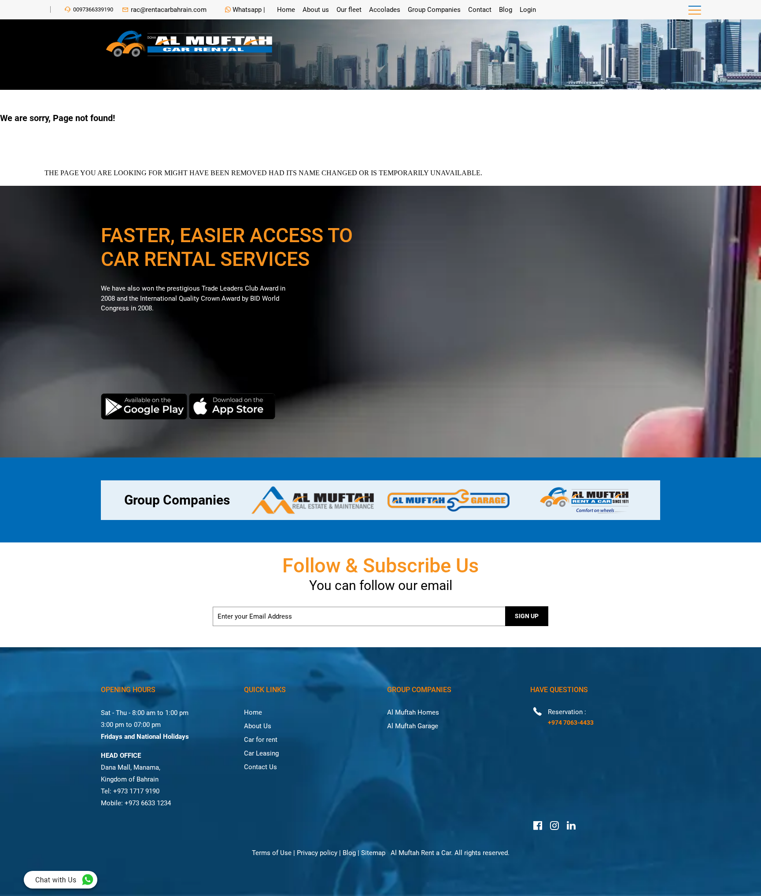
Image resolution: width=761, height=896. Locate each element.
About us (316, 10)
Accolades (384, 10)
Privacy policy (317, 853)
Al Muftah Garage (412, 726)
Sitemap (373, 853)
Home (286, 10)
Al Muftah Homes (413, 712)
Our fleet (349, 10)
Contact (479, 10)
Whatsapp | (248, 10)
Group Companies (434, 10)
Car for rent (260, 740)
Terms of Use (272, 853)
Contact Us (260, 767)
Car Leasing (261, 753)
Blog (505, 10)
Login (528, 10)
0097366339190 (93, 9)
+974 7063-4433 (571, 722)
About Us (257, 726)
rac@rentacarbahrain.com (169, 10)
